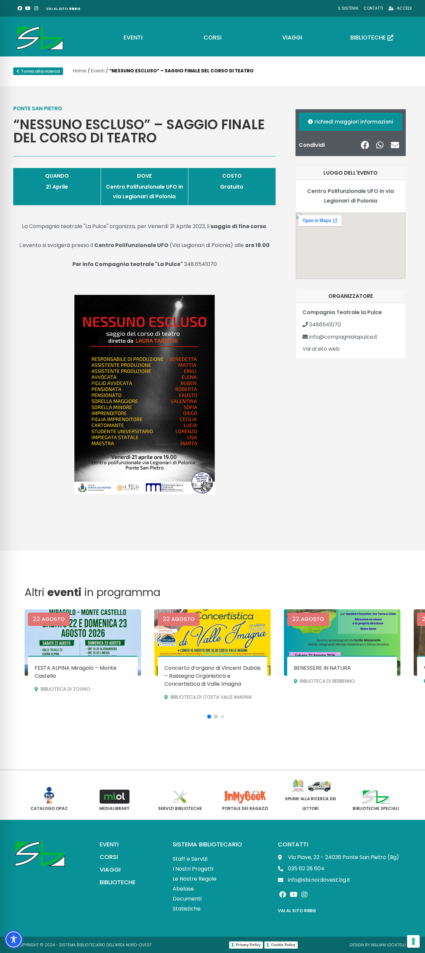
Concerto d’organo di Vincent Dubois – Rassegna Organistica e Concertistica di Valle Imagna (212, 676)
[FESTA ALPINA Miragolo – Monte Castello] (83, 642)
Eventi (98, 71)
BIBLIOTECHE (117, 882)
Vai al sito (63, 8)
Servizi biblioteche (180, 808)
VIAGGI (110, 869)
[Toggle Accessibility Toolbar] (13, 939)
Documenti (187, 899)
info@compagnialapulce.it (343, 337)
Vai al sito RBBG (297, 910)
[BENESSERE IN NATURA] (342, 642)
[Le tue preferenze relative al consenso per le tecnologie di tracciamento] (413, 941)
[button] (365, 144)
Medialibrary (114, 808)
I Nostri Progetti (193, 869)
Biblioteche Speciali (376, 808)
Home (79, 71)
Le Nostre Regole (194, 879)
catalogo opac (49, 808)
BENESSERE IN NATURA (322, 668)
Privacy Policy (248, 944)
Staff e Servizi (190, 859)
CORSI (109, 857)
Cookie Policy (283, 944)
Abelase (183, 889)
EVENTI (109, 844)
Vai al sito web (321, 349)
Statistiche (187, 908)
